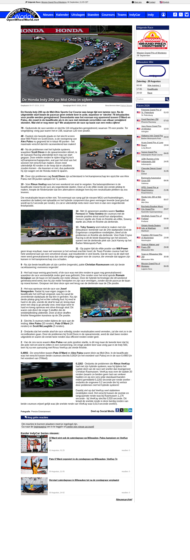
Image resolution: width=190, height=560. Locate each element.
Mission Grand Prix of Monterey (53, 2)
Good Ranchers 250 (149, 119)
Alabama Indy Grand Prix (152, 136)
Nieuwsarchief (124, 499)
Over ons (138, 2)
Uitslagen (78, 14)
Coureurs (108, 14)
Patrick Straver (126, 106)
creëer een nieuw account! (80, 426)
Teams (122, 14)
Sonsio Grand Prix (149, 152)
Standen (93, 14)
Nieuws (48, 14)
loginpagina (40, 426)
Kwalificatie (152, 89)
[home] (23, 21)
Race (149, 93)
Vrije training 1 (154, 85)
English (166, 2)
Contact (152, 2)
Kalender (62, 14)
